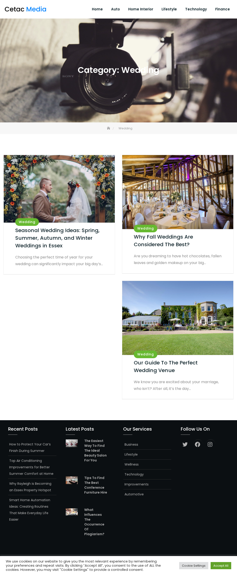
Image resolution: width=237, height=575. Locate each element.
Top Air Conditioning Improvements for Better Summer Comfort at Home (31, 467)
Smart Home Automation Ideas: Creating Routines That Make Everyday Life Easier (29, 510)
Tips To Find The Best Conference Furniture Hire (95, 485)
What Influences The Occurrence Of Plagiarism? (94, 521)
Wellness (132, 464)
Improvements (137, 484)
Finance (222, 9)
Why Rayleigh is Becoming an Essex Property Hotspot (30, 486)
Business (131, 444)
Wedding (27, 222)
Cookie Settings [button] (194, 565)
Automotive (134, 494)
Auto (115, 9)
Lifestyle (169, 9)
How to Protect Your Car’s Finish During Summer (30, 447)
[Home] (109, 128)
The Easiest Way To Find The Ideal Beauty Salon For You (95, 450)
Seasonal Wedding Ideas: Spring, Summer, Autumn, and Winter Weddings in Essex (57, 238)
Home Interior (140, 9)
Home (97, 9)
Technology (196, 9)
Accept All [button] (220, 565)
